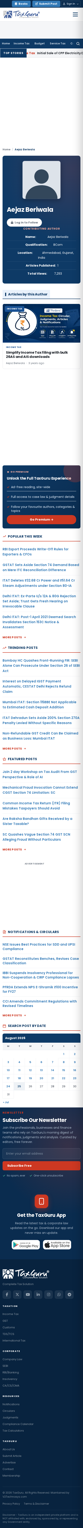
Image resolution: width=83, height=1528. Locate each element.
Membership (11, 1476)
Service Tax (57, 43)
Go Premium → (41, 519)
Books (23, 4)
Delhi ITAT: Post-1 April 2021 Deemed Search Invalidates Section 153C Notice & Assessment (39, 622)
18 (19, 1078)
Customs (9, 1327)
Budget (39, 43)
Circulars (9, 1411)
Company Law (12, 1359)
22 (63, 1078)
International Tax (14, 1341)
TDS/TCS (8, 1334)
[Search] (78, 43)
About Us (9, 1449)
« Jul (6, 1102)
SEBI (5, 1366)
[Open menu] (75, 14)
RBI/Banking (11, 1372)
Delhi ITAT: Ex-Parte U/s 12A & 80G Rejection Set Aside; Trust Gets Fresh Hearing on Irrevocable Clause (39, 601)
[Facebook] (7, 1294)
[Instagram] (48, 1294)
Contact (8, 1469)
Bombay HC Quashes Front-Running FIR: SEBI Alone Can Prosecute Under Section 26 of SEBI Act (41, 665)
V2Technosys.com (15, 1496)
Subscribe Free (19, 1166)
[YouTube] (27, 1294)
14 (52, 1070)
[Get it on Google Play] (25, 1245)
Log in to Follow (26, 222)
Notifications (11, 1404)
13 (41, 1070)
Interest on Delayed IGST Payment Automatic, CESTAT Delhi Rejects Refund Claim (37, 686)
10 (8, 1070)
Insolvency (10, 1379)
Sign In (71, 4)
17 (8, 1078)
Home (6, 43)
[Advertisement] (41, 103)
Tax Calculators (13, 1431)
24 (8, 1086)
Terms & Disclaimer (36, 1503)
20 (41, 1078)
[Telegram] (69, 1294)
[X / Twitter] (17, 1294)
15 (63, 1070)
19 (30, 1078)
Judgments (10, 1417)
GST (5, 1321)
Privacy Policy (11, 1503)
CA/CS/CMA (11, 1386)
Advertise (9, 1462)
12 (30, 1070)
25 (19, 1086)
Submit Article (12, 1456)
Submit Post (48, 4)
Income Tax (21, 43)
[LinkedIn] (38, 1294)
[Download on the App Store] (57, 1245)
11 (19, 1070)
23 (74, 1078)
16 (74, 1070)
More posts (12, 637)
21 (52, 1078)
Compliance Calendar (18, 1424)
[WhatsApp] (59, 1294)
